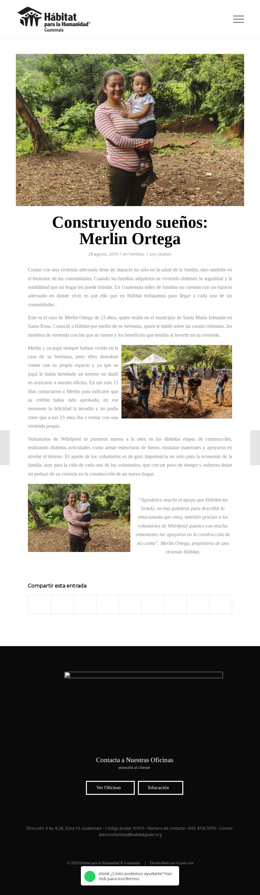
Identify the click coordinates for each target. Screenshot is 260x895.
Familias (136, 254)
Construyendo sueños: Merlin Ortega (130, 230)
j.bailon (165, 254)
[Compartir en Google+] (85, 604)
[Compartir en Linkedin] (130, 604)
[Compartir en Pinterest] (107, 604)
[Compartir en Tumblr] (153, 604)
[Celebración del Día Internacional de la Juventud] (255, 447)
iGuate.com (184, 863)
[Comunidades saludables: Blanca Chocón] (5, 447)
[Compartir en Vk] (175, 604)
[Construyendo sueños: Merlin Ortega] (130, 130)
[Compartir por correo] (221, 604)
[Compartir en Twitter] (62, 604)
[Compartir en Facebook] (39, 604)
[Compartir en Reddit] (198, 604)
